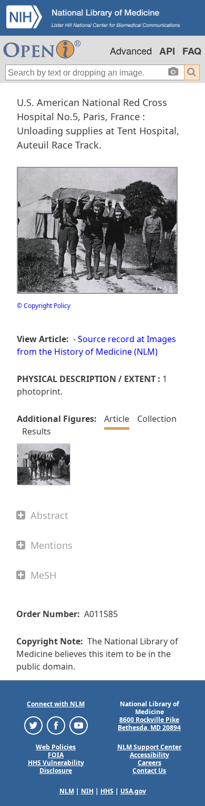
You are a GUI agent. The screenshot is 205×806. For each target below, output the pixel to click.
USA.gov (133, 791)
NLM (66, 791)
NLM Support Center (149, 747)
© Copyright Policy (43, 305)
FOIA (56, 754)
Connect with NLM (56, 703)
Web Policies (56, 747)
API (167, 51)
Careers (149, 762)
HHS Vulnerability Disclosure (56, 766)
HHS (107, 791)
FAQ (191, 51)
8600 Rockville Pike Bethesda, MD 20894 (149, 723)
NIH (87, 791)
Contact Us (149, 770)
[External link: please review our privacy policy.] (33, 724)
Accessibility (149, 754)
